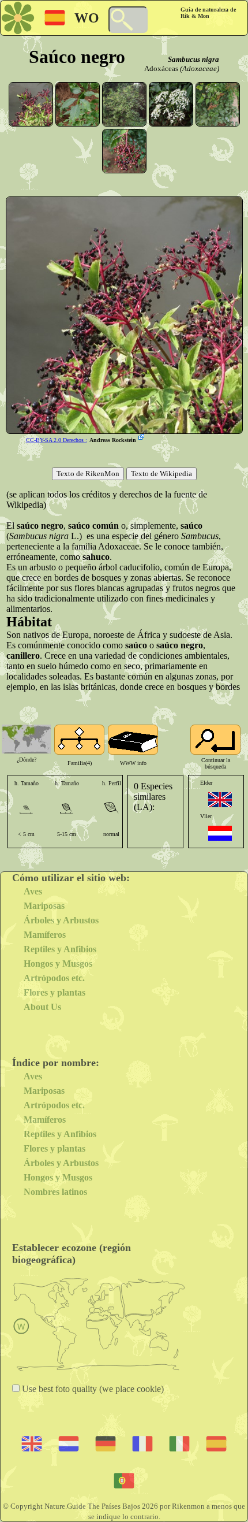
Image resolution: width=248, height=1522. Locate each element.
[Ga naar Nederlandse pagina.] (220, 833)
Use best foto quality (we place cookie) (92, 1389)
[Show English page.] (220, 799)
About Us (42, 1007)
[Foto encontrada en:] (142, 438)
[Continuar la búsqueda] (215, 740)
